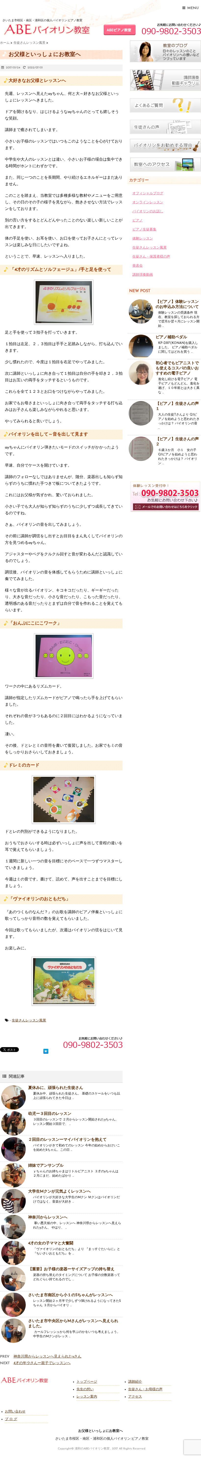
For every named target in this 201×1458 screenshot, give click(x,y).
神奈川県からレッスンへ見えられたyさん (47, 1357)
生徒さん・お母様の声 (145, 1389)
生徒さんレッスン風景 (29, 1020)
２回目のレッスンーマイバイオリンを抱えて (67, 1140)
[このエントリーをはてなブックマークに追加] (45, 1050)
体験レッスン (142, 239)
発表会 (137, 266)
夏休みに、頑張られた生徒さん (55, 1088)
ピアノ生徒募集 (144, 229)
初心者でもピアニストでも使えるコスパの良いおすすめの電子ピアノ (177, 368)
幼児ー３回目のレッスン (49, 1114)
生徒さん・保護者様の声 (151, 257)
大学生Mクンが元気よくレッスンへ (59, 1192)
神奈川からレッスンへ (47, 1217)
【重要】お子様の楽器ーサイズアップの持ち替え (71, 1269)
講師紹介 (135, 1382)
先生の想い (85, 1389)
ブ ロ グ (11, 1419)
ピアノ (137, 220)
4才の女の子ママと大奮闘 (50, 1243)
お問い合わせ (15, 1412)
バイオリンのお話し (147, 211)
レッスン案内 (86, 1397)
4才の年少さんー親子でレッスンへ (42, 1363)
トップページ (86, 1382)
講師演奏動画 (142, 275)
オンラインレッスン (147, 202)
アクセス (135, 1397)
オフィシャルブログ (147, 193)
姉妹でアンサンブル (45, 1166)
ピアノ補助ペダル (171, 337)
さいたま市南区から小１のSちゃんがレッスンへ (70, 1295)
